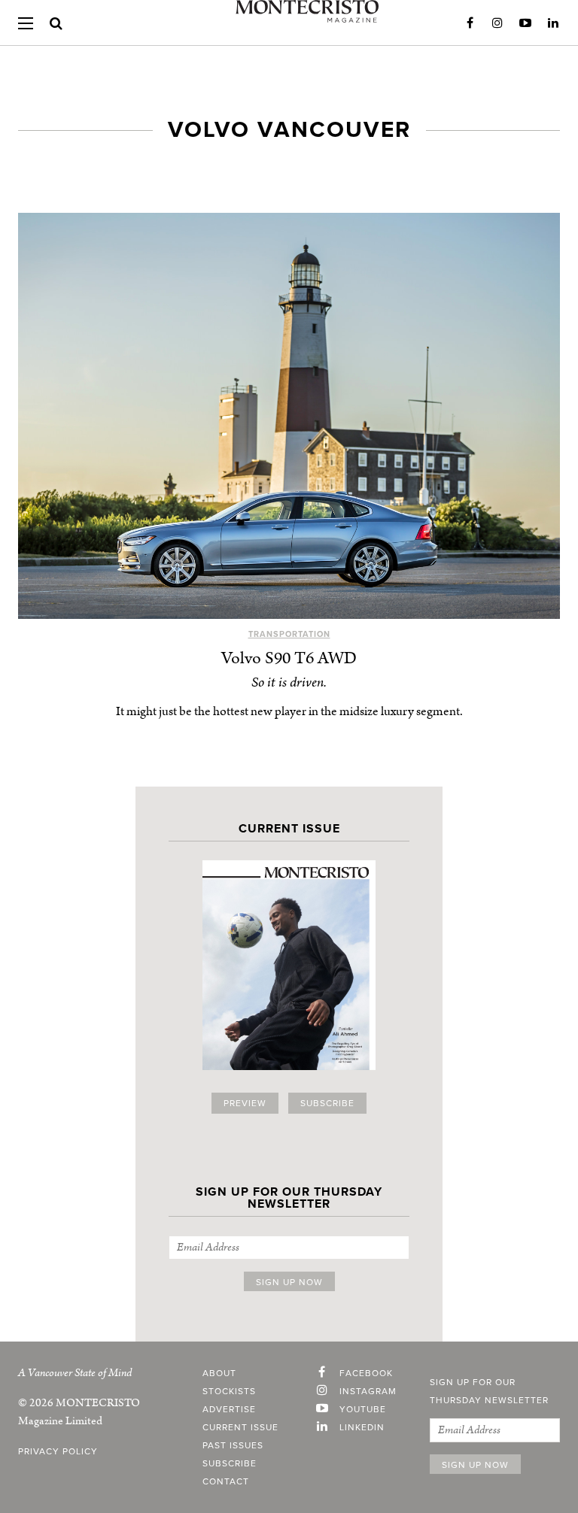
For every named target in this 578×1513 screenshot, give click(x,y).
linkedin (362, 1427)
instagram (368, 1391)
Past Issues (232, 1445)
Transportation (289, 634)
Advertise (229, 1409)
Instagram (497, 23)
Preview (245, 1103)
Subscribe (327, 1103)
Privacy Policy (58, 1451)
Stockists (229, 1391)
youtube (362, 1409)
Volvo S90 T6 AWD (289, 658)
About (219, 1373)
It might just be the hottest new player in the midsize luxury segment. (289, 711)
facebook (366, 1373)
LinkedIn (553, 23)
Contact (225, 1481)
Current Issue (240, 1427)
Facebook (469, 23)
